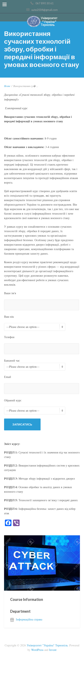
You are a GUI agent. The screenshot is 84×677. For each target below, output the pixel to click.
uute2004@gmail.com (44, 9)
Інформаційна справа (29, 619)
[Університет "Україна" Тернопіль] (42, 21)
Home (7, 86)
